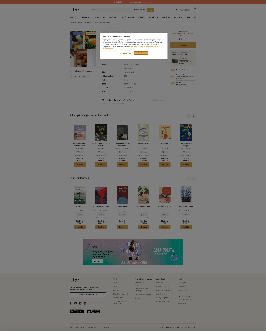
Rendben (141, 53)
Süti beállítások (125, 53)
